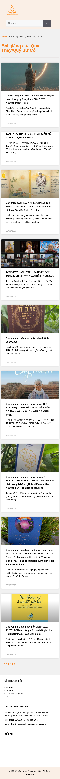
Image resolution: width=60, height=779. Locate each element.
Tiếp (14, 664)
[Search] (47, 23)
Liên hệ (7, 696)
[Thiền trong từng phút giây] (12, 9)
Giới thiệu (8, 687)
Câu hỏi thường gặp (13, 693)
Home (4, 37)
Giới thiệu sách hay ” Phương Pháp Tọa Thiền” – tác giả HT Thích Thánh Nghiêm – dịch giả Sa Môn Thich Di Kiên (29, 206)
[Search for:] (24, 23)
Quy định (8, 690)
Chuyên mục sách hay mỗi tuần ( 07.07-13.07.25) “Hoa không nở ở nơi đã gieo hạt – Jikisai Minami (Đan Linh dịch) (29, 630)
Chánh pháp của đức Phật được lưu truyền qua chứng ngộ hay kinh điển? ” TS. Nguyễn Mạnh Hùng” (30, 99)
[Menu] (49, 9)
